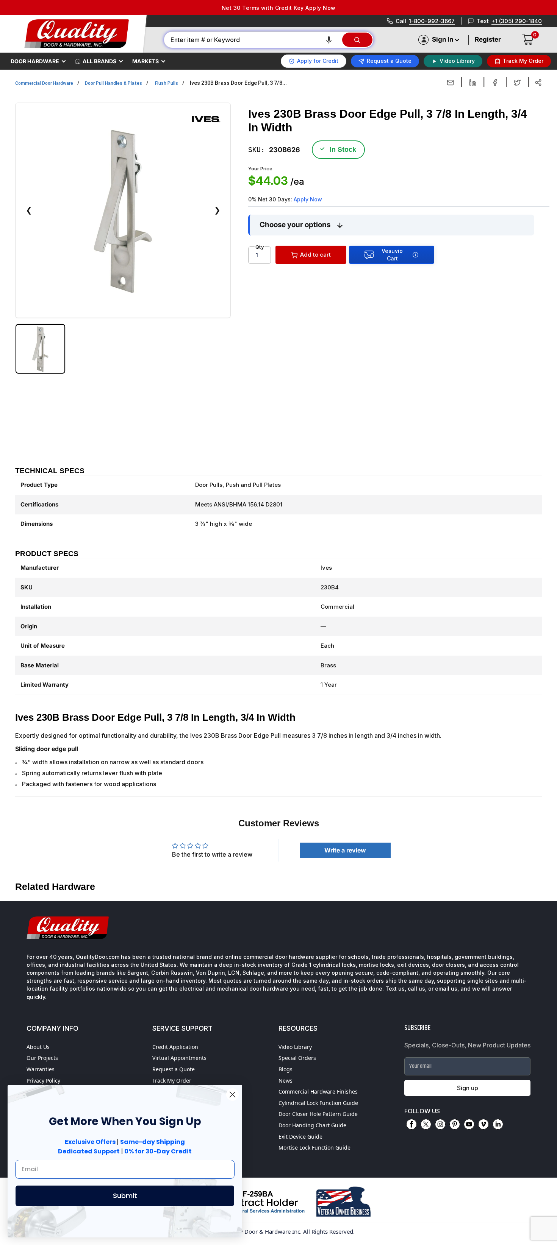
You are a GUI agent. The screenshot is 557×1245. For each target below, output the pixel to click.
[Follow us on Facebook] (411, 1124)
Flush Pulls (166, 83)
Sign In (442, 39)
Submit (125, 1195)
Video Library (295, 1046)
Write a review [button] (345, 850)
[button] (328, 40)
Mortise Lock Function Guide (314, 1147)
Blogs (285, 1069)
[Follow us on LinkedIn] (498, 1124)
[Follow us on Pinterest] (454, 1124)
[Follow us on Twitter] (426, 1124)
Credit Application (175, 1046)
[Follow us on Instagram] (440, 1124)
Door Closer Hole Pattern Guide (318, 1113)
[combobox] (252, 40)
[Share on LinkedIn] (473, 82)
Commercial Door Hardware (44, 83)
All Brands (99, 61)
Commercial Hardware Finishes (318, 1091)
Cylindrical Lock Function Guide (318, 1102)
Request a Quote (173, 1069)
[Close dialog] (232, 1094)
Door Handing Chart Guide (312, 1125)
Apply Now (308, 199)
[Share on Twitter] (517, 82)
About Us (38, 1046)
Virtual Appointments (179, 1057)
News (285, 1080)
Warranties (41, 1069)
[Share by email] (450, 82)
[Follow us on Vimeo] (483, 1124)
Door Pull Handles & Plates (113, 83)
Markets (145, 61)
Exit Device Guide (300, 1136)
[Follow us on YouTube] (469, 1124)
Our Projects (42, 1057)
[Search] (357, 40)
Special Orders (297, 1057)
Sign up (467, 1088)
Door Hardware (35, 61)
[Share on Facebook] (495, 82)
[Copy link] (538, 82)
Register (488, 39)
